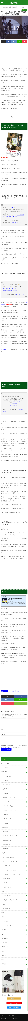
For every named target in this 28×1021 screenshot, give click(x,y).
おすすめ (4, 938)
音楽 (3, 917)
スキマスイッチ (7, 925)
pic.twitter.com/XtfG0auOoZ (10, 290)
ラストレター (4, 691)
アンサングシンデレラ (9, 810)
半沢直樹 (5, 827)
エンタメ (5, 763)
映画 (18, 691)
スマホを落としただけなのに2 (11, 874)
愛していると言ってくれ (9, 836)
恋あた (5, 831)
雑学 (3, 959)
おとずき (14, 3)
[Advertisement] (14, 57)
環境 (3, 955)
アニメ (5, 780)
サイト (2, 740)
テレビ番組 (6, 776)
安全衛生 (4, 946)
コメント (3, 717)
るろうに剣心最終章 (8, 857)
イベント (4, 767)
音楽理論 (4, 964)
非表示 (15, 117)
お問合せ (13, 1015)
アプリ (4, 942)
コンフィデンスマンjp (9, 870)
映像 (4, 772)
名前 (2, 729)
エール (5, 814)
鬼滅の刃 (5, 789)
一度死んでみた (7, 887)
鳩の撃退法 (6, 908)
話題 (3, 929)
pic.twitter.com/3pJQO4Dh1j (10, 405)
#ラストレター (10, 207)
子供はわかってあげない (9, 900)
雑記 (3, 934)
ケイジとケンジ (7, 818)
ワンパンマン (6, 784)
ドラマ (5, 793)
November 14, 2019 (16, 222)
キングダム (6, 865)
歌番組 (5, 848)
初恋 (4, 891)
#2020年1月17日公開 (12, 216)
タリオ (5, 823)
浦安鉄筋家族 (6, 840)
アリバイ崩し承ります (9, 806)
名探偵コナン (6, 895)
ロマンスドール (7, 882)
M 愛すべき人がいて (8, 797)
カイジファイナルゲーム (9, 861)
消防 (3, 951)
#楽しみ (17, 288)
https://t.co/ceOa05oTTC (11, 403)
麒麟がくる (6, 844)
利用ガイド (3, 349)
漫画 (3, 912)
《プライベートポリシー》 (5, 1015)
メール (3, 734)
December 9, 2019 (20, 294)
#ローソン (15, 402)
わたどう (5, 801)
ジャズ (5, 921)
